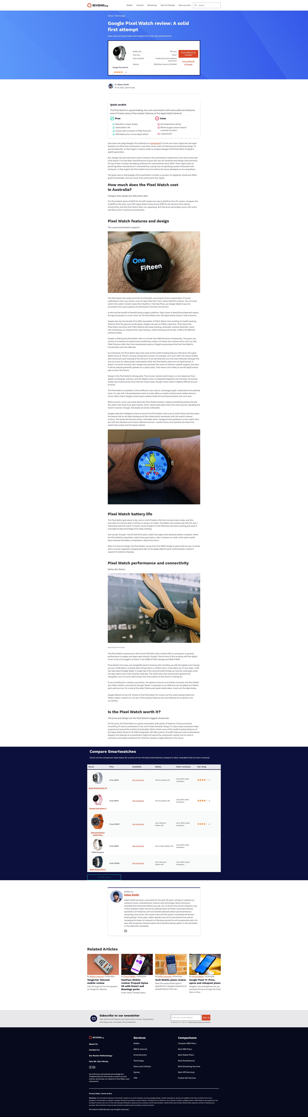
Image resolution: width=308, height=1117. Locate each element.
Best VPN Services (186, 1072)
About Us (93, 1044)
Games (137, 1072)
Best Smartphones (186, 1061)
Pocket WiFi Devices (187, 1078)
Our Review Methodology (100, 1055)
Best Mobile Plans (186, 1055)
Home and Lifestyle (142, 1066)
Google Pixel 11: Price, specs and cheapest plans (205, 981)
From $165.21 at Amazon (188, 53)
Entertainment (140, 1055)
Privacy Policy (94, 1094)
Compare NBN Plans (187, 1043)
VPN (135, 1078)
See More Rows (104, 877)
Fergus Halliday (130, 977)
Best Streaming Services (189, 1066)
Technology (120, 16)
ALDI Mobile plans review (170, 979)
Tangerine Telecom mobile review (98, 981)
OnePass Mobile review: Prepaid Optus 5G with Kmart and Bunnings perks (134, 984)
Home (110, 16)
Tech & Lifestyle (168, 5)
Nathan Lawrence (97, 977)
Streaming (152, 5)
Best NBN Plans (185, 1049)
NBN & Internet (140, 1049)
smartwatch (155, 143)
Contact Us (94, 1050)
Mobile (129, 5)
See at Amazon (138, 780)
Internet (140, 5)
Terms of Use (106, 1094)
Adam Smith (123, 84)
